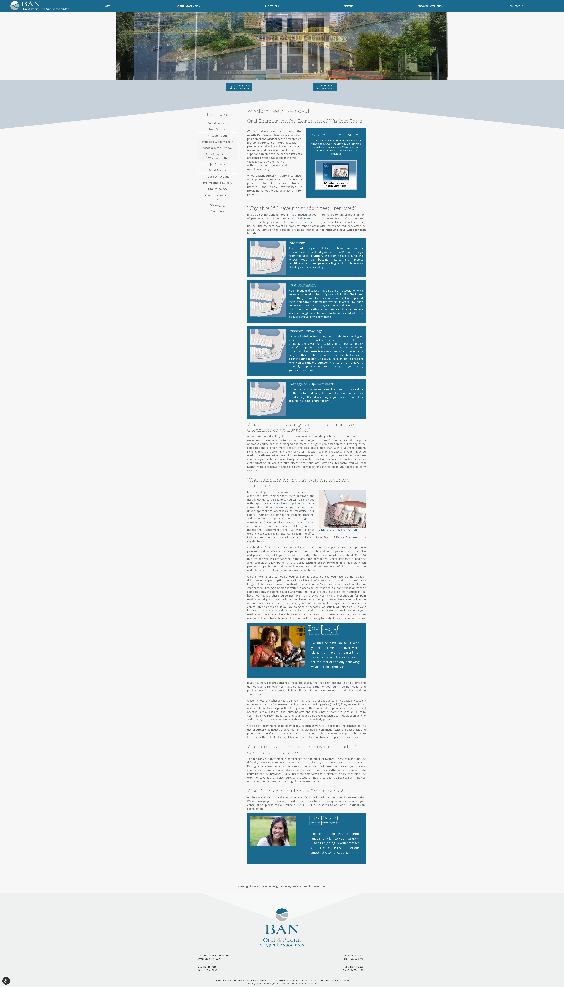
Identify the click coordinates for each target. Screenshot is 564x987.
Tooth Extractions (217, 176)
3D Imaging (217, 205)
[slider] (342, 525)
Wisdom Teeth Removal (218, 148)
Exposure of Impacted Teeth (217, 197)
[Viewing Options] (6, 981)
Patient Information (187, 6)
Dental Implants (217, 123)
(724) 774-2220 (355, 966)
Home (107, 6)
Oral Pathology (217, 189)
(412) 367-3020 (307, 805)
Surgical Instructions (431, 6)
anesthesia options (287, 503)
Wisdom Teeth (217, 135)
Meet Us (348, 6)
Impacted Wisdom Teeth (217, 141)
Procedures (272, 6)
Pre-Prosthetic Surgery (217, 182)
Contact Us (516, 6)
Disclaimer (331, 980)
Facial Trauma (217, 170)
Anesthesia (217, 211)
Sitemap (344, 980)
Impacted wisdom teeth (298, 218)
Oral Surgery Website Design (260, 983)
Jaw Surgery (217, 164)
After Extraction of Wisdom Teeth (217, 156)
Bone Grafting (217, 129)
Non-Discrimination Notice (305, 983)
